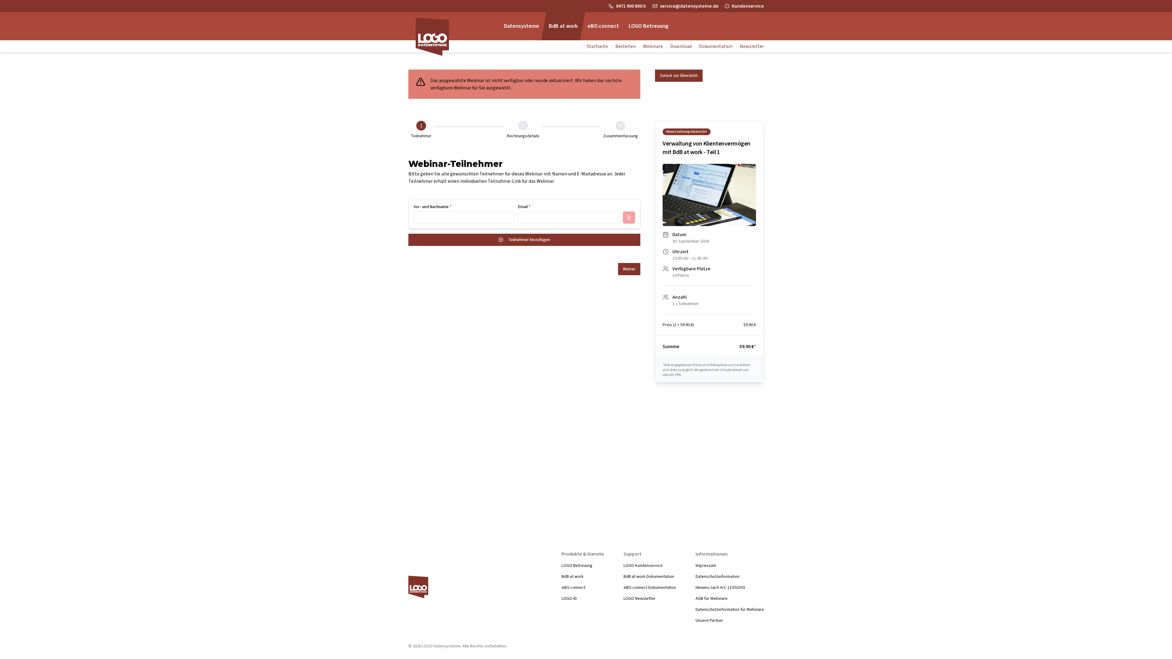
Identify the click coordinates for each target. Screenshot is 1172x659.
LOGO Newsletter (640, 599)
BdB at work (573, 577)
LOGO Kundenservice (643, 566)
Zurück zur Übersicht (679, 76)
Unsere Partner (709, 621)
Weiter (629, 269)
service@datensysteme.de (689, 6)
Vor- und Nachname (432, 207)
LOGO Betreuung (577, 566)
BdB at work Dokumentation (649, 577)
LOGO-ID (569, 599)
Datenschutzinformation (718, 577)
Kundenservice (748, 6)
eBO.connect (573, 588)
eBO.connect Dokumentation (650, 588)
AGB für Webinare (712, 599)
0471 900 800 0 (631, 6)
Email (524, 207)
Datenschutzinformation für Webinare (730, 610)
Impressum (706, 566)
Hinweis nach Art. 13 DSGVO (720, 588)
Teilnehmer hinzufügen (529, 240)
